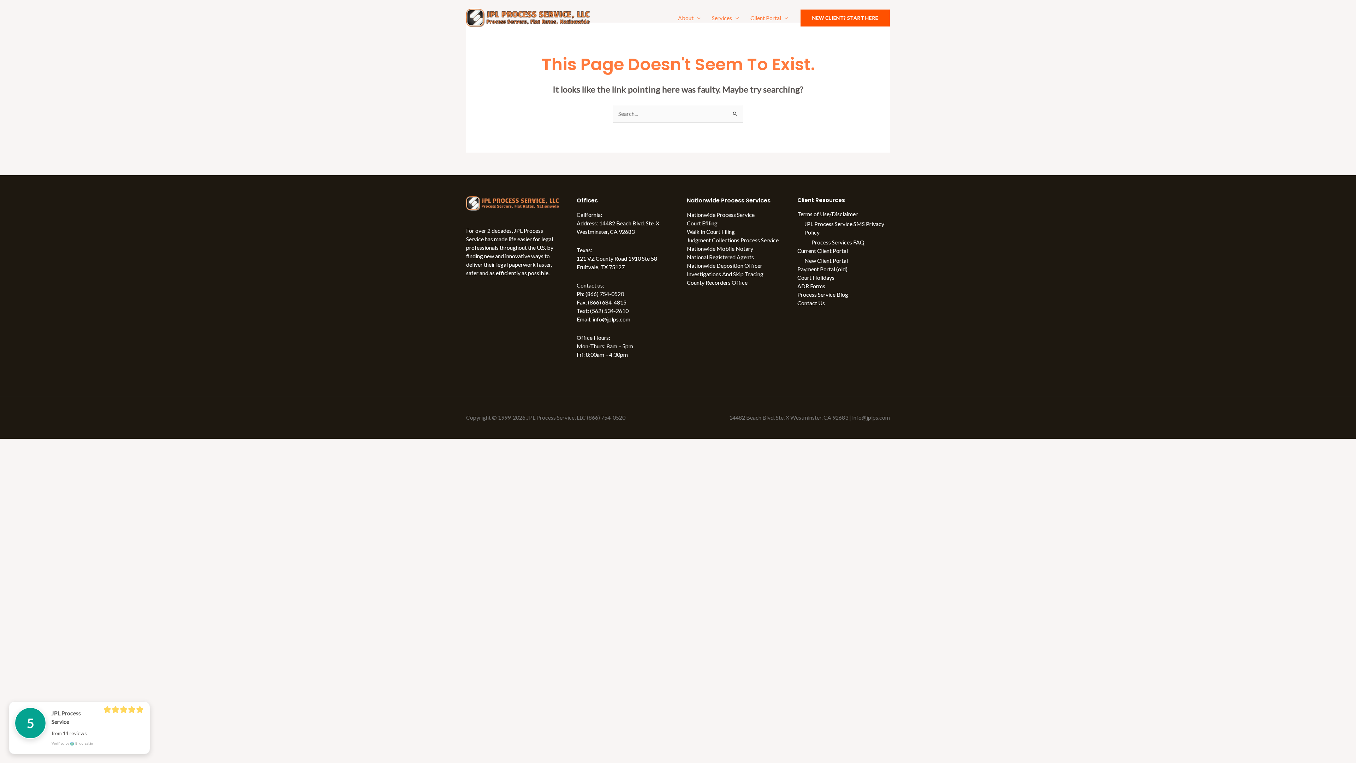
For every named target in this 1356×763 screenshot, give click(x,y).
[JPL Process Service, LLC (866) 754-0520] (528, 17)
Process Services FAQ (837, 242)
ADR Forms (811, 286)
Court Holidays (815, 277)
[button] (697, 17)
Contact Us (811, 303)
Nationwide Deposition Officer (724, 265)
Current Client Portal (822, 250)
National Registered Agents (720, 257)
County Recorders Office (717, 282)
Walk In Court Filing (711, 231)
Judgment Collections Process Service (733, 240)
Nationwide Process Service (721, 214)
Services (722, 17)
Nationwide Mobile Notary (720, 248)
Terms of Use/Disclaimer (827, 214)
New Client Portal (826, 260)
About (686, 17)
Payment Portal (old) (822, 269)
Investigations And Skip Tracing (725, 274)
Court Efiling (702, 223)
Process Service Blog (822, 294)
